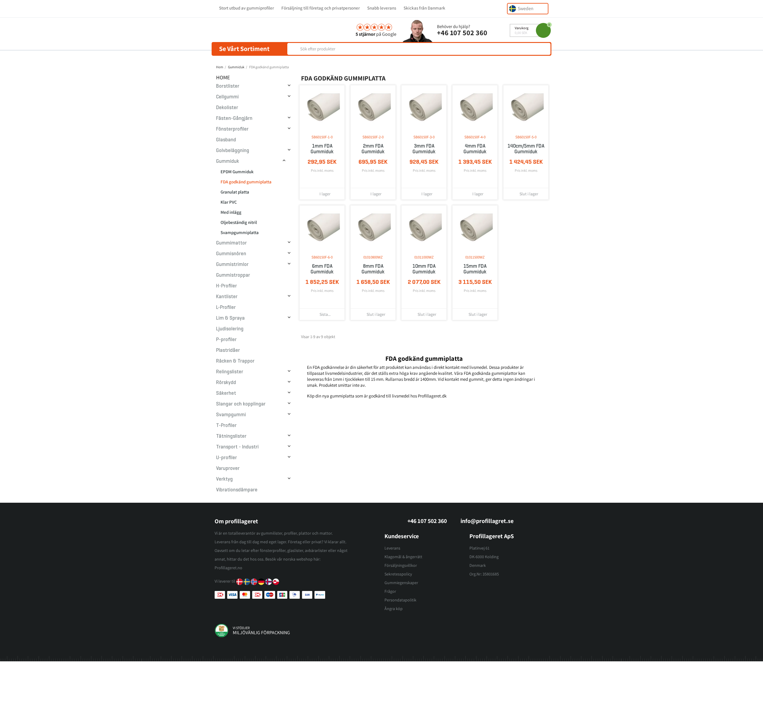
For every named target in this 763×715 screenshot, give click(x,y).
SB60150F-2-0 (373, 137)
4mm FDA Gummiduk (474, 148)
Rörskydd (226, 382)
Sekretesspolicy (398, 574)
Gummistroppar (233, 275)
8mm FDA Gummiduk (373, 269)
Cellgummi (227, 97)
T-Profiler (226, 425)
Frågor (390, 591)
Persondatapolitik (400, 600)
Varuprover (228, 468)
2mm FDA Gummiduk (373, 148)
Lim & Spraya (230, 318)
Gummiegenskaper (401, 582)
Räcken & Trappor (235, 361)
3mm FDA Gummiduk (423, 148)
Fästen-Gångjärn (234, 118)
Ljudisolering (230, 329)
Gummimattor (231, 243)
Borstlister (227, 86)
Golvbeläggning (232, 150)
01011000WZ (424, 257)
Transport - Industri (237, 447)
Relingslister (229, 372)
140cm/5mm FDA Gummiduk (526, 148)
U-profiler (226, 457)
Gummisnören (231, 253)
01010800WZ (373, 257)
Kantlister (227, 296)
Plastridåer (228, 350)
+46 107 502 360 (462, 32)
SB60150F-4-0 (475, 137)
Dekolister (227, 107)
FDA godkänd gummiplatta (246, 182)
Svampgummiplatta (240, 232)
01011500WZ (475, 257)
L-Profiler (226, 307)
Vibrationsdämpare (237, 490)
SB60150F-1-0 (322, 137)
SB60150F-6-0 (322, 257)
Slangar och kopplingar (241, 404)
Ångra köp (393, 608)
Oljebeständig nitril (239, 222)
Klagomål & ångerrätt (403, 556)
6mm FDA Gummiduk (322, 269)
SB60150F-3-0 (424, 137)
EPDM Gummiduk (237, 171)
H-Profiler (226, 286)
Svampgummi (231, 414)
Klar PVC (229, 202)
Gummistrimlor (232, 264)
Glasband (226, 140)
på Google (376, 34)
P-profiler (226, 339)
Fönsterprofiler (232, 129)
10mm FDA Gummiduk (423, 269)
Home (223, 77)
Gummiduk (227, 161)
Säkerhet (226, 393)
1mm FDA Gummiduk (322, 148)
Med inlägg (231, 212)
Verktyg (224, 479)
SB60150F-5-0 (525, 137)
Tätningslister (231, 436)
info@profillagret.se (487, 521)
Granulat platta (235, 192)
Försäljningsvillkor (400, 565)
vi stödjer (241, 628)
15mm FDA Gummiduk (474, 269)
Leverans (392, 548)
